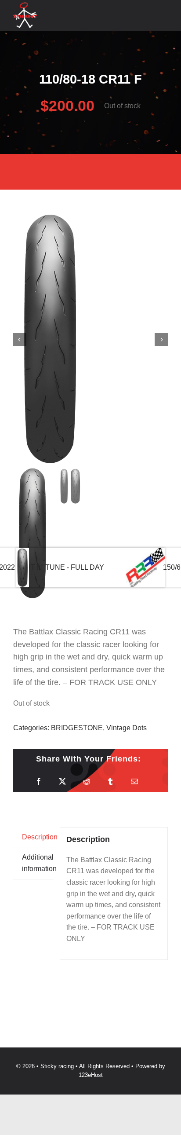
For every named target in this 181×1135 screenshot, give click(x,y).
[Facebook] (39, 781)
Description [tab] (38, 837)
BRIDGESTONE (77, 728)
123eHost (91, 1075)
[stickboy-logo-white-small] (25, 5)
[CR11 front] (90, 339)
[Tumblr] (110, 781)
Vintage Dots (126, 728)
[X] (62, 781)
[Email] (134, 781)
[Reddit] (86, 781)
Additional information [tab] (38, 862)
